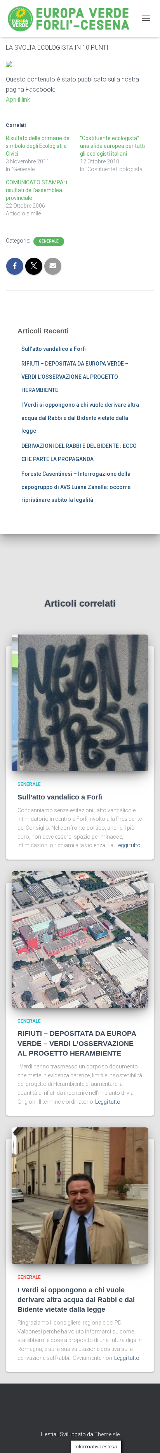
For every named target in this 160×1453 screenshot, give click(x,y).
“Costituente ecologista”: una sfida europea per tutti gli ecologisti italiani (112, 146)
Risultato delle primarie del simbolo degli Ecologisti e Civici (38, 146)
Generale (49, 241)
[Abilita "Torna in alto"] (145, 1437)
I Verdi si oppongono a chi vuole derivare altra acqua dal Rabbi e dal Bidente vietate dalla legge (80, 418)
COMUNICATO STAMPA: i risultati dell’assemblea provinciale (36, 190)
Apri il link (18, 99)
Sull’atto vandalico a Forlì (53, 349)
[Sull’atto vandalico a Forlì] (80, 702)
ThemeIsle (107, 1434)
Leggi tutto (128, 845)
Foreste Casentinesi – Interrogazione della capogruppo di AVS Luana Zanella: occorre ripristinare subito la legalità (75, 487)
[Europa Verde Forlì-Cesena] (71, 18)
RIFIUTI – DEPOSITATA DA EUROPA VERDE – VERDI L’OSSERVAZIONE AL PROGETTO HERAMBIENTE (75, 377)
